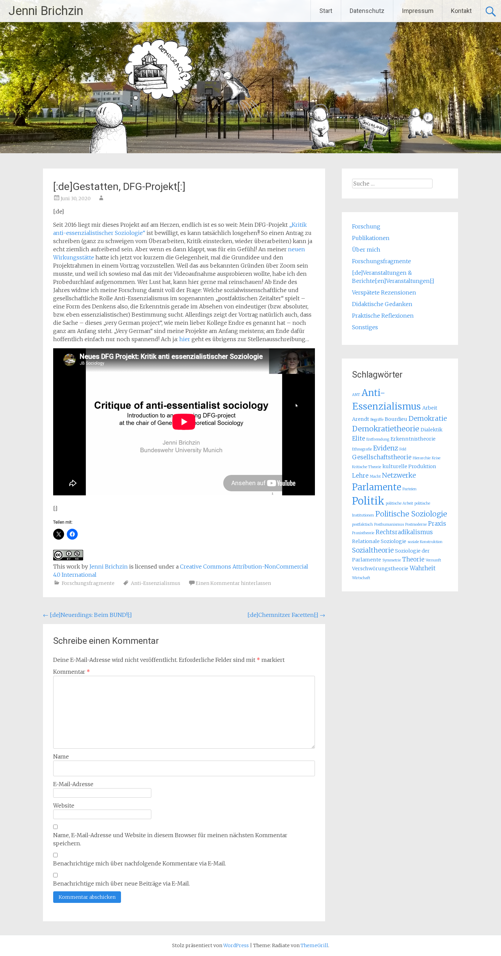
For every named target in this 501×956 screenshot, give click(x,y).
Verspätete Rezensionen (384, 292)
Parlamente (376, 487)
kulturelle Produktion (409, 466)
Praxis (437, 523)
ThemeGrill (314, 945)
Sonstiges (365, 327)
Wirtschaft (361, 578)
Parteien (409, 489)
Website (63, 805)
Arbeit (429, 408)
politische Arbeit (399, 503)
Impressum (418, 10)
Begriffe (376, 419)
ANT (356, 395)
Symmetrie (391, 560)
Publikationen (371, 238)
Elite (358, 438)
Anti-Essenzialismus (155, 583)
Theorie (413, 559)
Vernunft (433, 560)
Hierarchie (421, 458)
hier (184, 339)
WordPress (236, 945)
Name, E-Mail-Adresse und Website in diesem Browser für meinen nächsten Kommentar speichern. (170, 839)
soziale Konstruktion (425, 542)
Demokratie (428, 418)
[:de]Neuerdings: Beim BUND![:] (87, 614)
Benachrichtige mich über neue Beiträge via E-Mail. (121, 883)
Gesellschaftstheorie (381, 457)
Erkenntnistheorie (413, 439)
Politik (368, 501)
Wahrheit (423, 568)
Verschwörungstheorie (380, 568)
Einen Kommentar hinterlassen (233, 583)
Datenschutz (367, 10)
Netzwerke (399, 475)
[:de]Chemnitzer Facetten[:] (286, 614)
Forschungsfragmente (88, 583)
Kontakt (461, 10)
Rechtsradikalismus (404, 532)
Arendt (360, 419)
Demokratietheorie (385, 428)
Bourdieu (396, 419)
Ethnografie (362, 449)
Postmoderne (416, 524)
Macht (375, 476)
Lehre (360, 475)
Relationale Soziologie (379, 541)
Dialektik (431, 430)
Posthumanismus (389, 524)
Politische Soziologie (411, 514)
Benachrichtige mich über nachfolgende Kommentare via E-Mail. (139, 863)
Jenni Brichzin (46, 11)
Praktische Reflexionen (383, 315)
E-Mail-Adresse (73, 784)
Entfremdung (377, 439)
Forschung (366, 226)
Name (61, 756)
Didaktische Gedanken (382, 304)
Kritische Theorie (366, 467)
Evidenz (385, 448)
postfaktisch (362, 524)
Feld (402, 449)
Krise (436, 458)
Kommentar (71, 671)
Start (325, 10)
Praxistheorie (363, 533)
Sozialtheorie (373, 550)
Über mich (366, 249)
